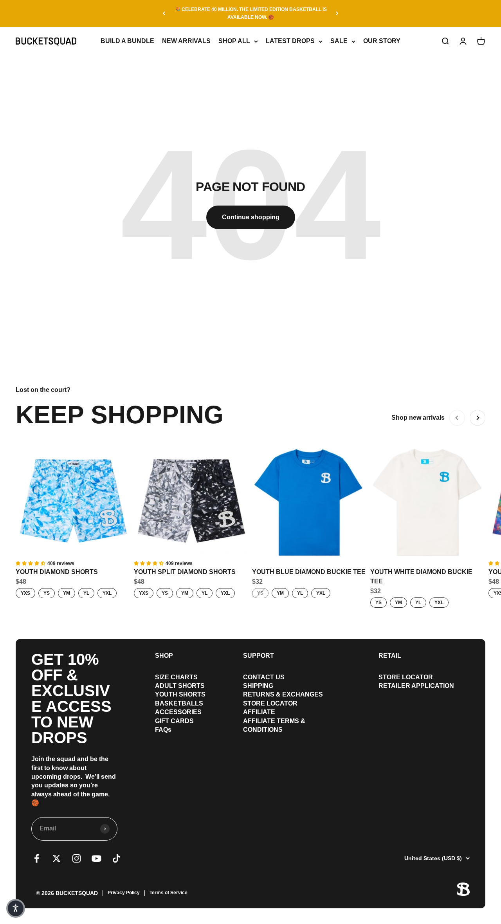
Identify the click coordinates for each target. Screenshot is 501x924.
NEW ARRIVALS (186, 41)
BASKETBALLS (179, 703)
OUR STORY (381, 41)
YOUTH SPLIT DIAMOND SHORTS (185, 571)
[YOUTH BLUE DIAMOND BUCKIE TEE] (309, 501)
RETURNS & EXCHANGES (283, 694)
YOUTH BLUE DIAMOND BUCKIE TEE (309, 571)
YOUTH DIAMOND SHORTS (57, 571)
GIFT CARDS (174, 721)
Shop (164, 655)
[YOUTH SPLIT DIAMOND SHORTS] (191, 501)
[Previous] (163, 13)
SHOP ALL (234, 41)
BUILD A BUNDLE (127, 41)
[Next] (337, 13)
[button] (15, 908)
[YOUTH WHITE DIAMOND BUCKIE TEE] (427, 501)
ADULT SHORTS (180, 685)
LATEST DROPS (290, 41)
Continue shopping (250, 217)
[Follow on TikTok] (116, 858)
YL (86, 593)
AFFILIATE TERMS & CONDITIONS (274, 725)
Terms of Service (168, 892)
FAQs (163, 729)
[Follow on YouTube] (96, 858)
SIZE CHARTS (176, 677)
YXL (107, 593)
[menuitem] (180, 677)
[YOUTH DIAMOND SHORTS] (73, 501)
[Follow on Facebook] (36, 858)
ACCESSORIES (178, 712)
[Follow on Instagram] (76, 858)
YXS (25, 593)
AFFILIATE (259, 712)
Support (258, 655)
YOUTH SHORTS (180, 694)
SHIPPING (258, 685)
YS (46, 593)
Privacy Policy (124, 892)
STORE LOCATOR (270, 703)
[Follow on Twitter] (56, 858)
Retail (389, 655)
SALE (339, 41)
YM (66, 593)
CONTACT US (264, 677)
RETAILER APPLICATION (416, 685)
